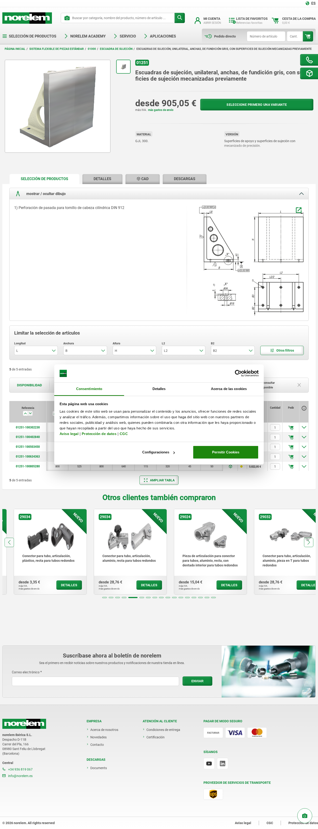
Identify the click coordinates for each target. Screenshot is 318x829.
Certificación (155, 737)
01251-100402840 (28, 437)
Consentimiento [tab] (89, 389)
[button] (104, 597)
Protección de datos (99, 434)
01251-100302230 (28, 427)
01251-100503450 (28, 447)
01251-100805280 (28, 466)
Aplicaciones (163, 36)
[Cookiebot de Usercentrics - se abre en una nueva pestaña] (238, 373)
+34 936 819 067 (20, 769)
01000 (92, 49)
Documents (98, 768)
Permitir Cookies (225, 452)
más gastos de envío (160, 110)
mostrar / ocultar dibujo (45, 194)
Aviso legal (69, 434)
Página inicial (15, 49)
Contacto (97, 745)
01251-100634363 (28, 456)
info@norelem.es (20, 776)
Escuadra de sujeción (116, 49)
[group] (38, 552)
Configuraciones (155, 452)
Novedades (98, 737)
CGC (124, 434)
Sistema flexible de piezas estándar (56, 49)
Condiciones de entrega (163, 730)
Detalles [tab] (159, 389)
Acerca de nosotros (104, 730)
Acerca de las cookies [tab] (229, 389)
